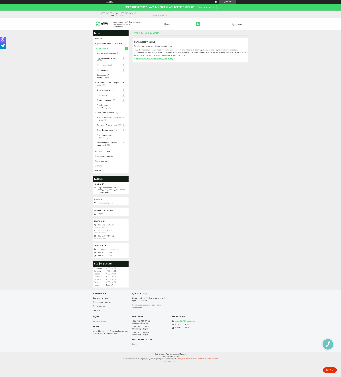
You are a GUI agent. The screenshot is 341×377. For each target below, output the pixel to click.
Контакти (98, 166)
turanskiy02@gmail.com (108, 249)
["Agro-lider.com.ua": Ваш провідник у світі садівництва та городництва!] (102, 24)
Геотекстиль (102, 95)
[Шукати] (198, 24)
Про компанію (101, 161)
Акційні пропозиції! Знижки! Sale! (109, 43)
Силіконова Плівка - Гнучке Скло (108, 83)
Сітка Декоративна (105, 130)
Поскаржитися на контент (186, 359)
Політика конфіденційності (208, 359)
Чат (332, 370)
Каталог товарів (101, 48)
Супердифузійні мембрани (103, 76)
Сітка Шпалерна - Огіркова (104, 136)
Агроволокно (102, 65)
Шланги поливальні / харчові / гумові (109, 119)
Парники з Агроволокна (107, 125)
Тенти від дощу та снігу (107, 58)
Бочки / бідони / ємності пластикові (107, 144)
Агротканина (102, 70)
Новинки (98, 39)
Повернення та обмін (104, 156)
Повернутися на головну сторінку (154, 58)
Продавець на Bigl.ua (171, 356)
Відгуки (98, 171)
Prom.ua (183, 354)
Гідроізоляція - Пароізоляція (103, 106)
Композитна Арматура (106, 53)
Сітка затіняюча (103, 90)
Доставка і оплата (102, 151)
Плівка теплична (104, 100)
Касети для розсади (105, 112)
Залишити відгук (206, 7)
